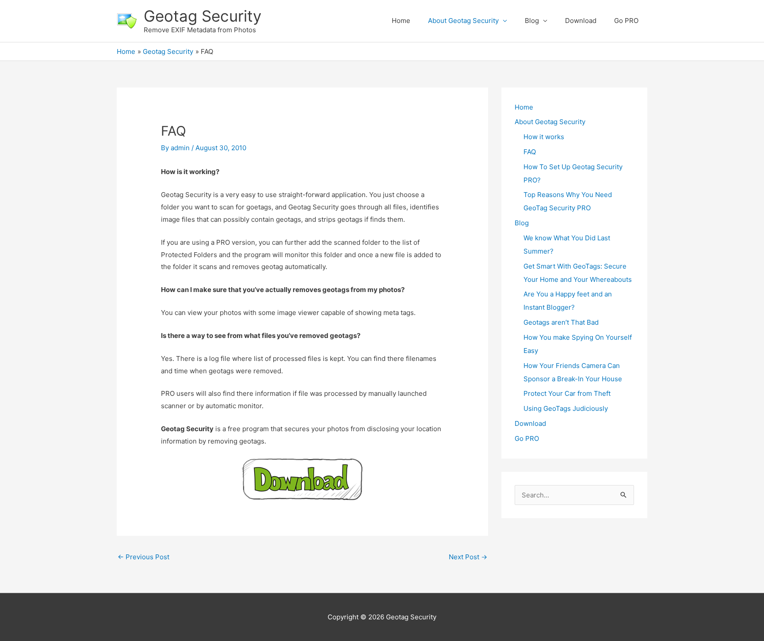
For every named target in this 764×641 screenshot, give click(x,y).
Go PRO (626, 20)
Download (580, 20)
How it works (543, 137)
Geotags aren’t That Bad (561, 322)
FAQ (529, 152)
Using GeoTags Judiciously (565, 408)
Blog (532, 20)
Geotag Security (202, 16)
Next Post (468, 557)
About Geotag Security (463, 20)
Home (401, 20)
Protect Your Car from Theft (567, 393)
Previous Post (143, 557)
